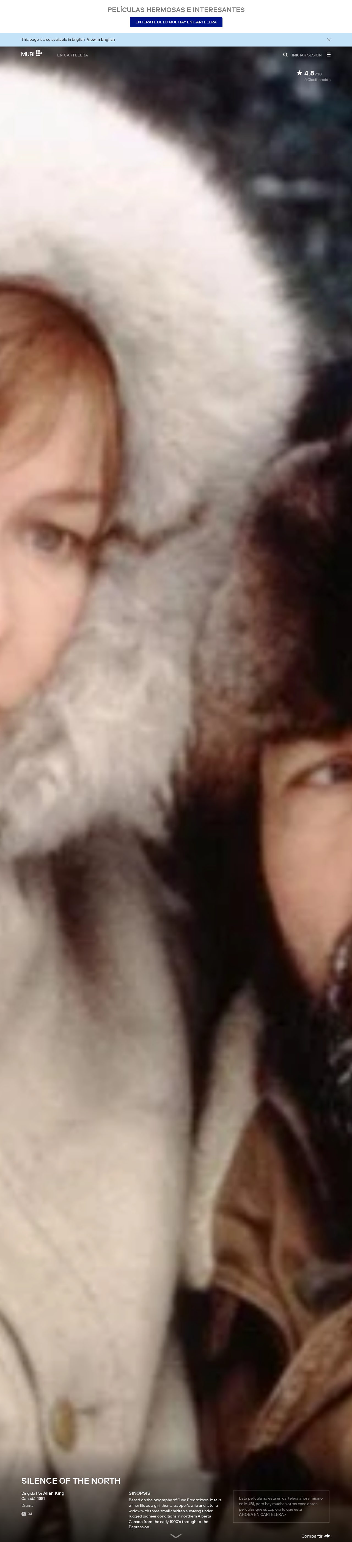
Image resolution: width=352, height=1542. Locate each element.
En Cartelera (72, 55)
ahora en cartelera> (262, 1514)
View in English (101, 39)
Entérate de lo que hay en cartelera (176, 22)
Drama (27, 1505)
